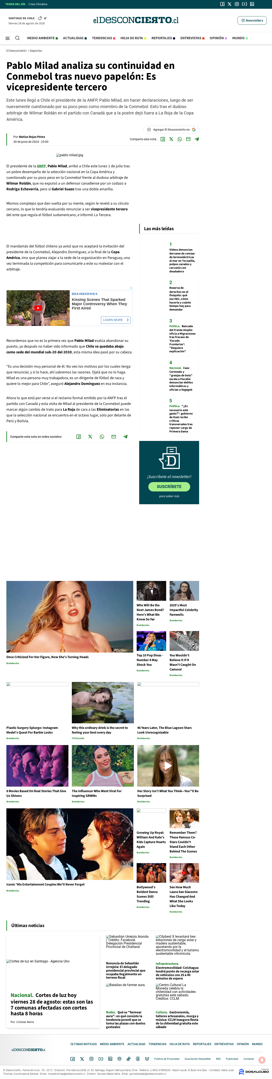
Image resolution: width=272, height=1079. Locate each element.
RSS (218, 1058)
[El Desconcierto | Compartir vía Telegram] (196, 139)
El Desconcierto (16, 50)
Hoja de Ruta (131, 38)
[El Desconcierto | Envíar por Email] (188, 139)
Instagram (91, 1059)
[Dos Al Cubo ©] (254, 1074)
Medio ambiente (41, 38)
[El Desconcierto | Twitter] (230, 4)
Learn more (113, 320)
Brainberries (85, 294)
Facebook (73, 1059)
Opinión (217, 38)
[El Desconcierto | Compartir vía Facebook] (162, 139)
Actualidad (73, 38)
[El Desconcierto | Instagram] (237, 4)
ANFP (41, 166)
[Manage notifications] (262, 1060)
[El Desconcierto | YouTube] (244, 4)
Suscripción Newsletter (198, 1058)
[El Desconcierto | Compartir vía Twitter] (171, 139)
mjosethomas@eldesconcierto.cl (66, 1073)
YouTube (101, 1058)
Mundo (238, 38)
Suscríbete (169, 486)
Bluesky (147, 1059)
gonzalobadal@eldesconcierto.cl (147, 1073)
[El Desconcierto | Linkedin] (252, 4)
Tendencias (102, 38)
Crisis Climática (37, 4)
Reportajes (162, 38)
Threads (138, 1058)
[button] (252, 20)
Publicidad (232, 1058)
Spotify (119, 1059)
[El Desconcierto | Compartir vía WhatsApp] (179, 139)
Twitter (82, 1059)
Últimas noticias (84, 1044)
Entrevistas (190, 38)
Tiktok (128, 1059)
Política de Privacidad (166, 1058)
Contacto (249, 1058)
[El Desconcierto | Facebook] (222, 4)
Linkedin (110, 1059)
